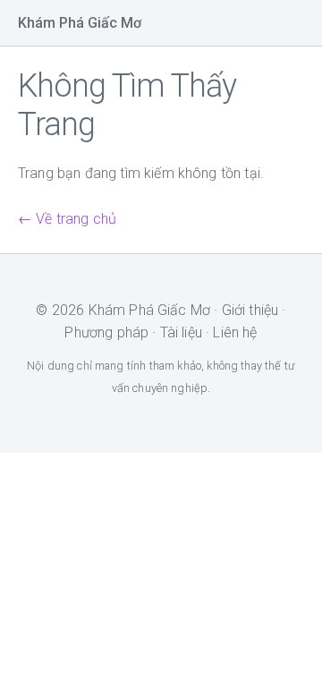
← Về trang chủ (67, 218)
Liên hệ (235, 332)
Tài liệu (181, 332)
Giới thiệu (250, 310)
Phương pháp (106, 332)
